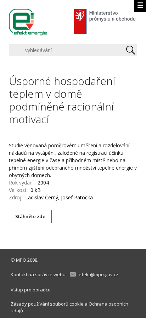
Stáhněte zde (30, 216)
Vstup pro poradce (31, 289)
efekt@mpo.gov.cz (98, 274)
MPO (21, 260)
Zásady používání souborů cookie (47, 304)
